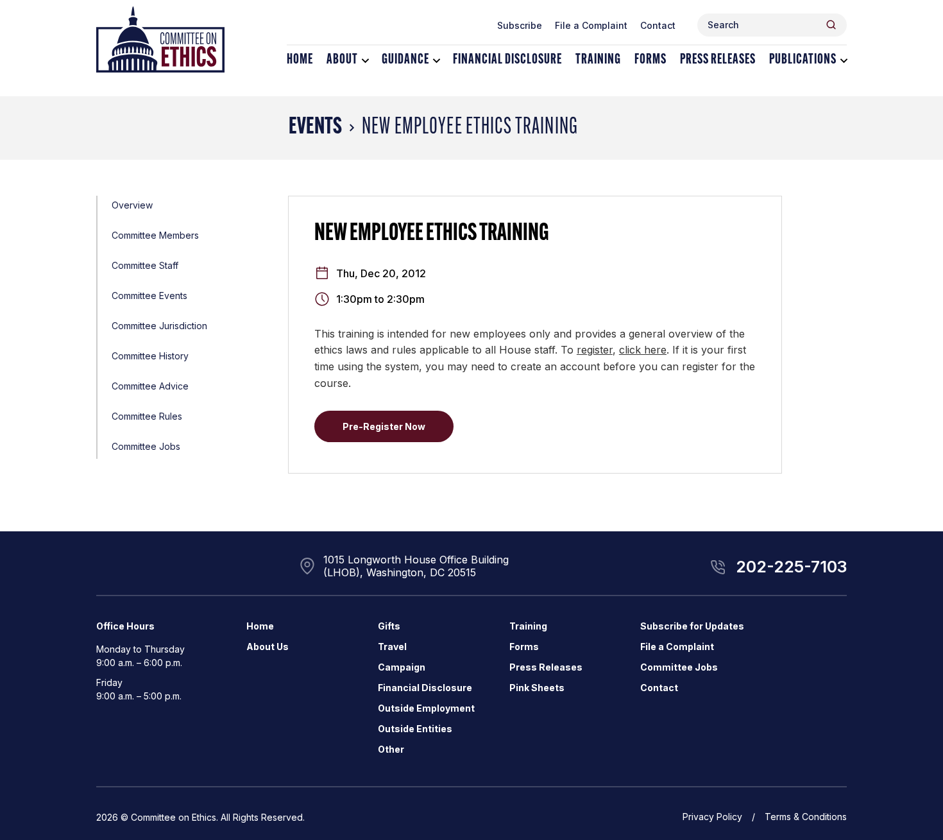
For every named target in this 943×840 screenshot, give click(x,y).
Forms (650, 60)
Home (300, 60)
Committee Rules (147, 416)
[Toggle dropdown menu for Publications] (844, 60)
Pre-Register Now (384, 426)
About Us (267, 646)
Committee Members (155, 235)
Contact (657, 25)
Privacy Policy (712, 816)
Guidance (405, 60)
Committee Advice (150, 386)
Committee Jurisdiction (159, 325)
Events (315, 127)
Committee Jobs (146, 446)
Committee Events (149, 295)
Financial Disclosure (507, 60)
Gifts (389, 626)
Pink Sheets (537, 687)
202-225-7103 (791, 566)
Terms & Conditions (806, 816)
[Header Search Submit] (831, 25)
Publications (803, 60)
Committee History (150, 355)
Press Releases (718, 60)
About (342, 60)
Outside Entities (415, 728)
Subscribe (519, 25)
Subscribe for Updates (692, 626)
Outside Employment (426, 708)
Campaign (401, 667)
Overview (132, 205)
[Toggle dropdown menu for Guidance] (436, 60)
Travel (392, 646)
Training (598, 60)
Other (391, 749)
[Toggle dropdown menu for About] (365, 60)
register (595, 349)
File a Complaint (591, 25)
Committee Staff (145, 265)
